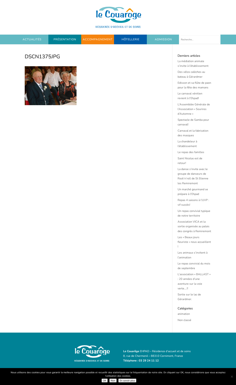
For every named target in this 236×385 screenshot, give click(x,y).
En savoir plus (127, 380)
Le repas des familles (191, 152)
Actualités (32, 39)
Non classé (184, 320)
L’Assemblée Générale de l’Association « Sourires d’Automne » (194, 109)
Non (113, 380)
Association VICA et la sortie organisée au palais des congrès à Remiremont (194, 226)
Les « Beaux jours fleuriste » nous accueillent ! (194, 242)
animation (184, 314)
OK (104, 380)
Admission (163, 39)
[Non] (231, 376)
